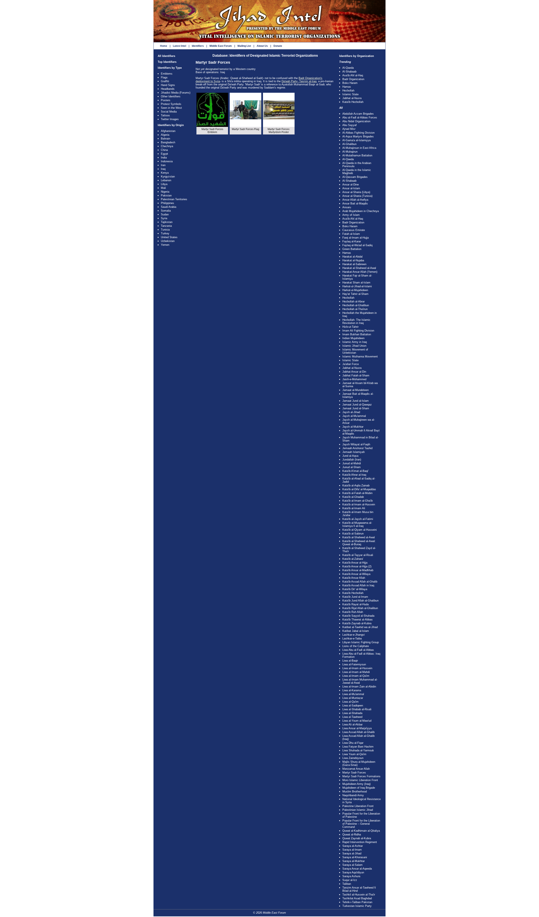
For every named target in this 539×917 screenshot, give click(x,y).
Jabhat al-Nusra (352, 98)
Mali (163, 187)
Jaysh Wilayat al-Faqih (356, 444)
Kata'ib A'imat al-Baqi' (355, 471)
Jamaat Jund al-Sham (355, 408)
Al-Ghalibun (349, 144)
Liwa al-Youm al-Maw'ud (356, 720)
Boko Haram (350, 83)
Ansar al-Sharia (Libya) (356, 192)
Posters (165, 100)
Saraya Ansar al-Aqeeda (357, 868)
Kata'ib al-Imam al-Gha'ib (357, 500)
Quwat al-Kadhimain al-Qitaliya (361, 830)
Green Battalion (351, 249)
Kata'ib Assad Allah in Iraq (358, 585)
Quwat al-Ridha (351, 834)
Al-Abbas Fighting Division (358, 132)
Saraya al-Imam (352, 849)
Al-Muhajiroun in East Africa (359, 147)
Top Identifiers (167, 61)
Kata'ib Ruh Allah (352, 612)
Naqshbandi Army (353, 795)
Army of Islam (351, 214)
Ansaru (346, 207)
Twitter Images (170, 119)
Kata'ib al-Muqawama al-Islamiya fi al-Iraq (357, 524)
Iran (163, 165)
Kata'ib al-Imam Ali (353, 508)
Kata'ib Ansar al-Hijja (354, 562)
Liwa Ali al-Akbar (352, 724)
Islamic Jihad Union (354, 345)
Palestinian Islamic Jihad (357, 809)
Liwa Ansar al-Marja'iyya (357, 728)
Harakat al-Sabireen (354, 264)
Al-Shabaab (349, 71)
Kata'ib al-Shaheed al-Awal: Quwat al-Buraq (359, 543)
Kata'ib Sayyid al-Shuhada (358, 615)
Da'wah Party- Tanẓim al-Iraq (299, 81)
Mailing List (244, 45)
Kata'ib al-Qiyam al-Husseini (359, 529)
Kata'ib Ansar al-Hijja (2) (356, 566)
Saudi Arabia (168, 206)
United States (169, 237)
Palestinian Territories (174, 199)
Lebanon (166, 180)
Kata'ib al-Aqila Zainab (356, 485)
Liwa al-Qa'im (350, 701)
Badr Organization (353, 79)
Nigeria (165, 191)
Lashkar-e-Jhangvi (353, 634)
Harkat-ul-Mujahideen (355, 290)
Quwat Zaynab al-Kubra (356, 838)
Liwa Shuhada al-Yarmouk (358, 750)
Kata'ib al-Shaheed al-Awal (358, 537)
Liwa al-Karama (351, 690)
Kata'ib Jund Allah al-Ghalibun (360, 600)
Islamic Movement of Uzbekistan (355, 351)
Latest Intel (179, 45)
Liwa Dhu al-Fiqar (352, 742)
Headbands (168, 88)
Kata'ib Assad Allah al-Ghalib (359, 581)
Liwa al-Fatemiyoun (354, 664)
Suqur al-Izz (349, 880)
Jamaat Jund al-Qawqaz (357, 404)
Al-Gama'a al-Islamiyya (356, 140)
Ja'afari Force (350, 364)
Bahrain (165, 138)
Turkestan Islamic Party (357, 906)
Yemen (165, 244)
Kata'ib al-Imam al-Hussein (358, 504)
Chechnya (167, 146)
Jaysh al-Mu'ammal (354, 416)
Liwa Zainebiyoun (352, 758)
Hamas (346, 86)
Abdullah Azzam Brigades (358, 113)
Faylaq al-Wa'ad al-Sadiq (357, 245)
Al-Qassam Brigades (355, 177)
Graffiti (165, 81)
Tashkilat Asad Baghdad (357, 898)
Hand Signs (168, 85)
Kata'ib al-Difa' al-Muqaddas (359, 489)
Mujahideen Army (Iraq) (356, 783)
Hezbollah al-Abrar (353, 301)
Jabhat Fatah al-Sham (355, 375)
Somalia (166, 210)
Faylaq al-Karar (351, 241)
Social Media (169, 111)
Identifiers (198, 45)
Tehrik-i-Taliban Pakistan (357, 902)
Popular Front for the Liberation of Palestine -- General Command (361, 823)
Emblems (166, 73)
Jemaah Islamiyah (353, 452)
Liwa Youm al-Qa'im (354, 754)
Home (163, 45)
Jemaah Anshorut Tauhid (357, 448)
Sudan (165, 214)
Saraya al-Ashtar (352, 845)
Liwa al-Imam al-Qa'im (355, 675)
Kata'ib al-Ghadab (353, 496)
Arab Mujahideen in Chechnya (360, 211)
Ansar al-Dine (350, 184)
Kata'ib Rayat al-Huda (355, 604)
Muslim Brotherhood (354, 791)
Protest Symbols (171, 104)
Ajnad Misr (348, 128)
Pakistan (166, 195)
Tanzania (166, 225)
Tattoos (165, 115)
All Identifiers (166, 56)
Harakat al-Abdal (352, 256)
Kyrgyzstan (168, 176)
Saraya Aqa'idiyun (353, 872)
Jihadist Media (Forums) (175, 92)
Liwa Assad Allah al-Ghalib (358, 732)
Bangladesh (168, 142)
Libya (164, 184)
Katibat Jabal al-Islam (355, 630)
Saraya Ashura (351, 876)
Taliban (346, 883)
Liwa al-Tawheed (352, 716)
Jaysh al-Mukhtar (352, 426)
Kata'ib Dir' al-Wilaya (354, 589)
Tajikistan (166, 222)
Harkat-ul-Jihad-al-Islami (357, 286)
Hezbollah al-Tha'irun (355, 309)
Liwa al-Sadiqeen (352, 705)
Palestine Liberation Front (358, 806)
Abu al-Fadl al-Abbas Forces (359, 117)
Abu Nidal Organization (356, 121)
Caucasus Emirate (353, 230)
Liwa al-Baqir (350, 660)
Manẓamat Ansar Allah (356, 768)
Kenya (165, 172)
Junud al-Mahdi (351, 463)
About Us (262, 45)
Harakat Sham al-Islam (356, 282)
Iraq (163, 169)
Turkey (165, 233)
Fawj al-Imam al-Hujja (355, 237)
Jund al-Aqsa (350, 455)
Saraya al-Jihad (351, 853)
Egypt (164, 153)
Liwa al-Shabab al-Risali (356, 709)
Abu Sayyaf (349, 125)
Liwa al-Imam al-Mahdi (356, 672)
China (164, 150)
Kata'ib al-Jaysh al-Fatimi (357, 519)
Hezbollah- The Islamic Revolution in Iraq (356, 321)
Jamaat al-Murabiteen (355, 390)
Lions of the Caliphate (355, 646)
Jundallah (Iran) (351, 459)
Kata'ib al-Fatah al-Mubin (357, 493)
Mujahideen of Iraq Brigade (358, 787)
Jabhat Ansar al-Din (354, 371)
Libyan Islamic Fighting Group (360, 642)
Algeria (165, 134)
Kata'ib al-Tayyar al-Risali (357, 555)
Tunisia (165, 229)
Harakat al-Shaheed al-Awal (359, 268)
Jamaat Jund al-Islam (355, 400)
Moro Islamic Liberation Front (360, 780)
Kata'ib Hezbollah (352, 101)
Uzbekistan (168, 241)
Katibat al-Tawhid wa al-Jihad (360, 627)
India (164, 157)
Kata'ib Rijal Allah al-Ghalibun (360, 608)
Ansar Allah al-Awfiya (355, 199)
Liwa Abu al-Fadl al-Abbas (358, 649)
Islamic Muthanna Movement (360, 356)
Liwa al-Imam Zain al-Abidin (359, 686)
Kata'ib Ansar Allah (353, 577)
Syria (164, 218)
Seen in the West (171, 107)
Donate (278, 45)
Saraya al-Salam (352, 864)
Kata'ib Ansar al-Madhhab (357, 570)
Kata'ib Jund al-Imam (355, 596)
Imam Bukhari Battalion (356, 334)
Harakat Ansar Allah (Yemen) (359, 271)
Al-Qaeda (348, 67)
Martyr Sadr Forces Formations (361, 776)
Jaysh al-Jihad (351, 412)
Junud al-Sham (351, 467)
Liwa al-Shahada (352, 713)
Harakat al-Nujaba (353, 260)
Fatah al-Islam (351, 233)
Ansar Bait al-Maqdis (355, 203)
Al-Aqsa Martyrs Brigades (358, 136)
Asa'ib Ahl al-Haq (352, 75)
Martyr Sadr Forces (354, 772)
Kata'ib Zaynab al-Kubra (356, 623)
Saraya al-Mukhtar (353, 861)
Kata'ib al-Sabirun (353, 533)
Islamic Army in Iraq (354, 342)
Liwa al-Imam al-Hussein (357, 668)
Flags (164, 77)
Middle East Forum (220, 45)
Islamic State (350, 94)
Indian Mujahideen (353, 338)
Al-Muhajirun (350, 151)
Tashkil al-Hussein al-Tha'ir (358, 894)
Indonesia (167, 161)
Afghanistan (168, 131)
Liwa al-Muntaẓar (352, 697)
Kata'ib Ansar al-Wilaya (356, 574)
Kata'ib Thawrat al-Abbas (357, 619)
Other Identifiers (170, 96)
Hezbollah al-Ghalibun (355, 305)
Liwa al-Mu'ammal (353, 694)
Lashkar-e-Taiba (352, 638)
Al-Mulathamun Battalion (357, 155)
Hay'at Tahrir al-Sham (355, 293)
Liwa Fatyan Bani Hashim (358, 746)
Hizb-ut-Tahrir (350, 326)
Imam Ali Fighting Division (358, 330)
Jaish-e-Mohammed (354, 379)
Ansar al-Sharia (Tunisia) (357, 195)
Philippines (167, 203)
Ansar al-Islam (351, 188)
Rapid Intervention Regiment (359, 842)
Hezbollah (348, 90)
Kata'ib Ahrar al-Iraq (354, 474)
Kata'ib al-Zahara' (352, 558)
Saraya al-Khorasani (354, 857)
